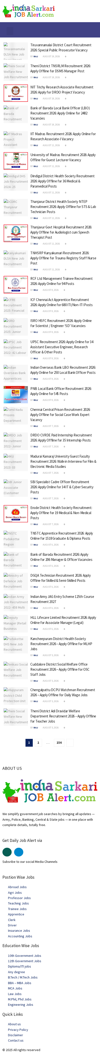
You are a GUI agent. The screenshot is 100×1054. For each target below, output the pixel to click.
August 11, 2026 (51, 145)
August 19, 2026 (51, 56)
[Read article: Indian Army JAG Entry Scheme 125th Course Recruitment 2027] (16, 603)
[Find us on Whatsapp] (7, 852)
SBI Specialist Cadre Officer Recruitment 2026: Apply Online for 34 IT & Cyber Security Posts (61, 487)
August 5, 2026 (50, 655)
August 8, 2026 (50, 290)
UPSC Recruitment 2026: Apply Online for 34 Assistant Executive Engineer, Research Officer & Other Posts (61, 346)
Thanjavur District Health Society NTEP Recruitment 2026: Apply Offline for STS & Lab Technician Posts (63, 206)
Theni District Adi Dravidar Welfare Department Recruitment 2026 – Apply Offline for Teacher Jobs (63, 716)
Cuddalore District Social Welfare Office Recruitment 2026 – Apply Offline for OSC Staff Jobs (60, 669)
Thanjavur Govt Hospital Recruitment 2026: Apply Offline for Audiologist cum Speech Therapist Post (61, 232)
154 (59, 743)
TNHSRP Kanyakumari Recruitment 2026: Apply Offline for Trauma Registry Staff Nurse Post (63, 258)
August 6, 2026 (50, 544)
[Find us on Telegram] (18, 852)
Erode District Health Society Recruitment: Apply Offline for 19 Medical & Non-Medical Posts (61, 512)
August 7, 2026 (50, 426)
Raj (35, 56)
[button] (10, 31)
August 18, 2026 (51, 77)
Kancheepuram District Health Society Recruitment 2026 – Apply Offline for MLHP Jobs (61, 643)
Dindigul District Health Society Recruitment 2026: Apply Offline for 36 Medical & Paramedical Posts (62, 181)
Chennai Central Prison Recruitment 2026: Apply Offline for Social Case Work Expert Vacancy (60, 414)
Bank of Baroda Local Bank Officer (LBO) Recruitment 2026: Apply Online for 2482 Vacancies (60, 113)
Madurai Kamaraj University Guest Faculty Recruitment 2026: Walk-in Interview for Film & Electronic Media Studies (63, 461)
